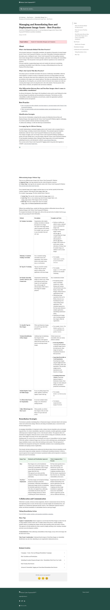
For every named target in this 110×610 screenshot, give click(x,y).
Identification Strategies (80, 44)
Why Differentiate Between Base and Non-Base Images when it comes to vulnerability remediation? (82, 37)
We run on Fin (23, 605)
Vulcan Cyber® (85, 592)
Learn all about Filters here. (50, 140)
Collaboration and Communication (81, 49)
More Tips (77, 54)
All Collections (22, 17)
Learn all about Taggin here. (31, 143)
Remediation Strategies (79, 46)
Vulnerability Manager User (41, 17)
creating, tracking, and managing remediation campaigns (39, 514)
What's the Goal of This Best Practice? (81, 30)
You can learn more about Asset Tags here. (29, 185)
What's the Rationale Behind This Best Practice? (81, 26)
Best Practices (30, 17)
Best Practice (76, 41)
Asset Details (27, 213)
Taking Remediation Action (81, 52)
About (75, 23)
